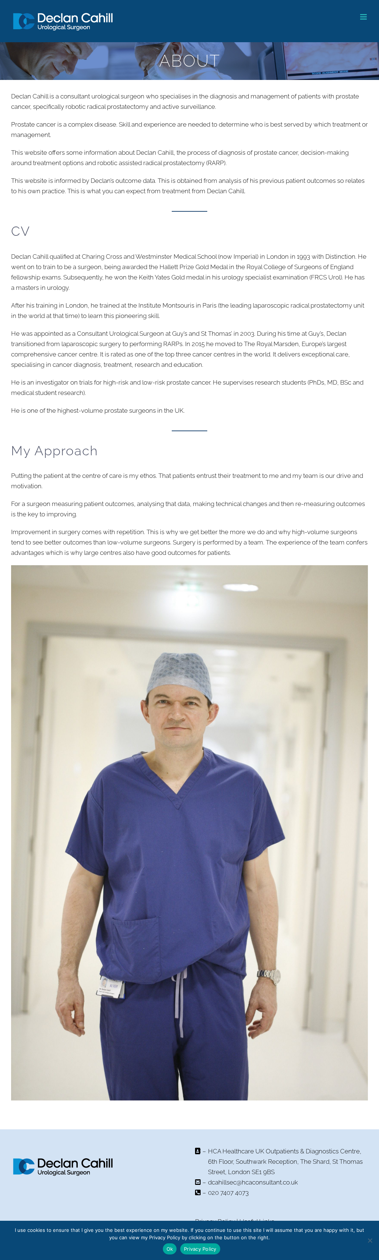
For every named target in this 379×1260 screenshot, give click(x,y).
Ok (170, 1249)
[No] (369, 1240)
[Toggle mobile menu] (364, 17)
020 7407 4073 (228, 1192)
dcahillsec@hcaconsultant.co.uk (253, 1182)
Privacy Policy (200, 1249)
